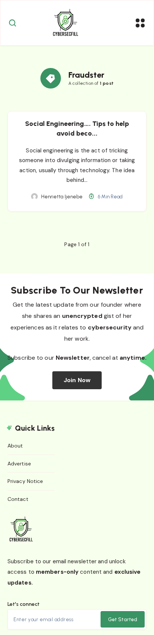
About (15, 445)
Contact (17, 499)
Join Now (77, 380)
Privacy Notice (25, 481)
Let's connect (23, 604)
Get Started (122, 619)
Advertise (19, 463)
